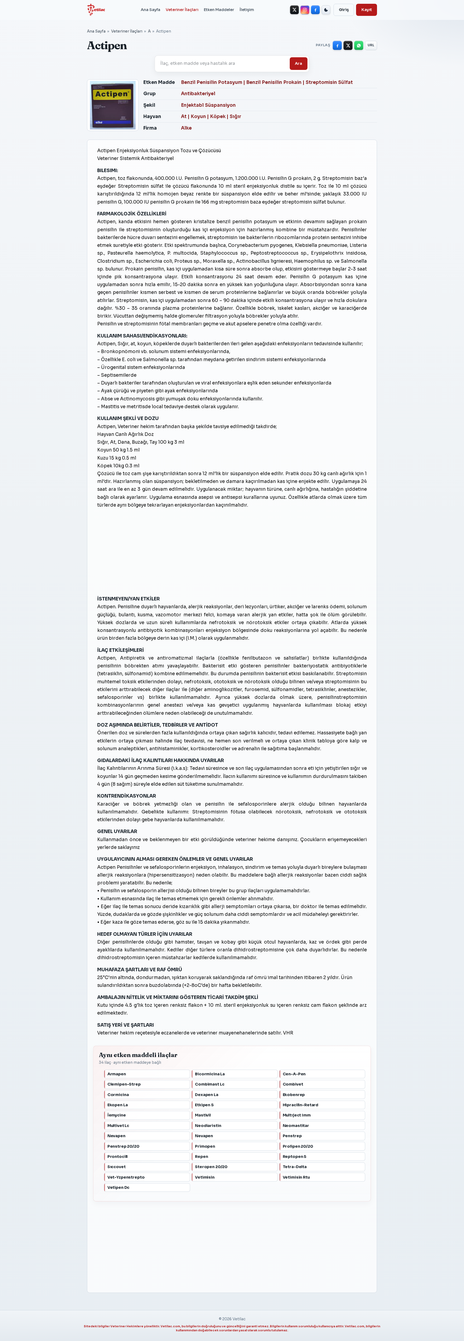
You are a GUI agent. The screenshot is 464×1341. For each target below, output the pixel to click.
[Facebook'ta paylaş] (337, 45)
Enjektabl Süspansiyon (208, 105)
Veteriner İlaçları (182, 9)
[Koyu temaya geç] (326, 9)
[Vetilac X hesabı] (294, 9)
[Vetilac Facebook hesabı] (315, 9)
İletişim (247, 9)
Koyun (198, 116)
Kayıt (366, 9)
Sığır (235, 116)
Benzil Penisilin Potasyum (211, 82)
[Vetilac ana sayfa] (96, 10)
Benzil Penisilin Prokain (274, 82)
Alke (186, 128)
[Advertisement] (232, 551)
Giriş (344, 9)
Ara (298, 63)
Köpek (218, 116)
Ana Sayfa (150, 9)
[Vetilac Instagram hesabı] (304, 9)
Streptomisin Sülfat (329, 82)
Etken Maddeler (219, 9)
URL (371, 45)
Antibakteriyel (198, 94)
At (184, 116)
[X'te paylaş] (348, 45)
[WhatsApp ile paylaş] (358, 45)
